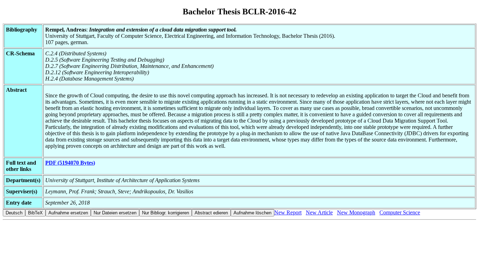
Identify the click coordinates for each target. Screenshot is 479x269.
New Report (288, 212)
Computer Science (399, 212)
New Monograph (356, 212)
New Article (319, 212)
